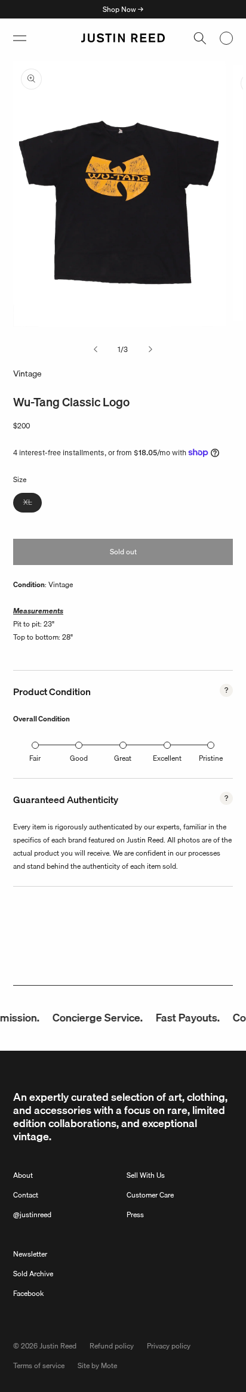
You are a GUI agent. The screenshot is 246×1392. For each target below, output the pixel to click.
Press (135, 1214)
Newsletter (30, 1254)
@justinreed (32, 1214)
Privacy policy (168, 1345)
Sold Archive (33, 1273)
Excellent (167, 758)
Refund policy (112, 1345)
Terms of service (38, 1365)
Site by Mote (97, 1365)
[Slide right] (150, 350)
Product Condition (52, 691)
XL (32, 504)
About (23, 1175)
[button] (20, 38)
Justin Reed (57, 1345)
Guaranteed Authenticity (65, 799)
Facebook (28, 1293)
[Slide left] (95, 350)
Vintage (27, 373)
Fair (35, 758)
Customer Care (150, 1194)
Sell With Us (146, 1175)
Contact (25, 1194)
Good (79, 758)
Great (122, 758)
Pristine (211, 758)
